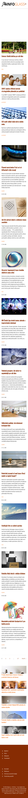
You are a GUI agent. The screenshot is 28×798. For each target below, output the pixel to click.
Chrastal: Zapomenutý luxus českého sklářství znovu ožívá (13, 271)
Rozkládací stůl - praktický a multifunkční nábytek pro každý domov (13, 691)
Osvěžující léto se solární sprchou (12, 525)
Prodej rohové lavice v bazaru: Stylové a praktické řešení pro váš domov (12, 676)
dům (3, 69)
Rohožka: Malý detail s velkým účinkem (13, 573)
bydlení (3, 191)
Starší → (24, 658)
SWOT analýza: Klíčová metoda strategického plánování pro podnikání (13, 89)
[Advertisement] (14, 23)
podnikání (4, 102)
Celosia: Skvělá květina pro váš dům (12, 56)
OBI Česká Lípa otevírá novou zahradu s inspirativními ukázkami (13, 321)
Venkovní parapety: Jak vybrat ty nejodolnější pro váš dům (11, 371)
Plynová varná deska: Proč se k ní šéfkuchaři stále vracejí (12, 168)
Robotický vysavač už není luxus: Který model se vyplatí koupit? (13, 474)
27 (18, 658)
